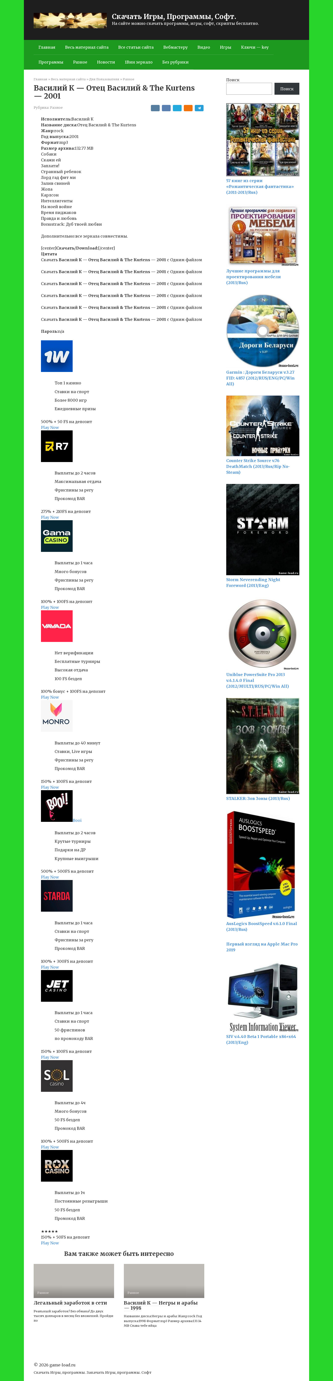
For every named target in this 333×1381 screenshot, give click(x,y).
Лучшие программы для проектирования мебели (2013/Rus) (253, 277)
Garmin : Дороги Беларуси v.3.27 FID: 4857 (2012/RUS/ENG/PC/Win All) (260, 378)
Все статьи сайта (136, 47)
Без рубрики (175, 62)
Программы (51, 62)
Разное (80, 62)
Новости (106, 62)
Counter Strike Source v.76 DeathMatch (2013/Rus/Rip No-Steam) (258, 466)
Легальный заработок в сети (70, 1303)
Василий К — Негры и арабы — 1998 (161, 1305)
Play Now (50, 427)
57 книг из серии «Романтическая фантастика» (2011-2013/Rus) (260, 186)
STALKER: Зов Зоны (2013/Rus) (258, 798)
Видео (203, 47)
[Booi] (57, 820)
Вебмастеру (175, 47)
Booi (77, 820)
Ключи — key (255, 47)
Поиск (233, 79)
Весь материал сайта (86, 47)
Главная (47, 47)
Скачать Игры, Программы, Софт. (174, 16)
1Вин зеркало (139, 62)
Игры (225, 47)
